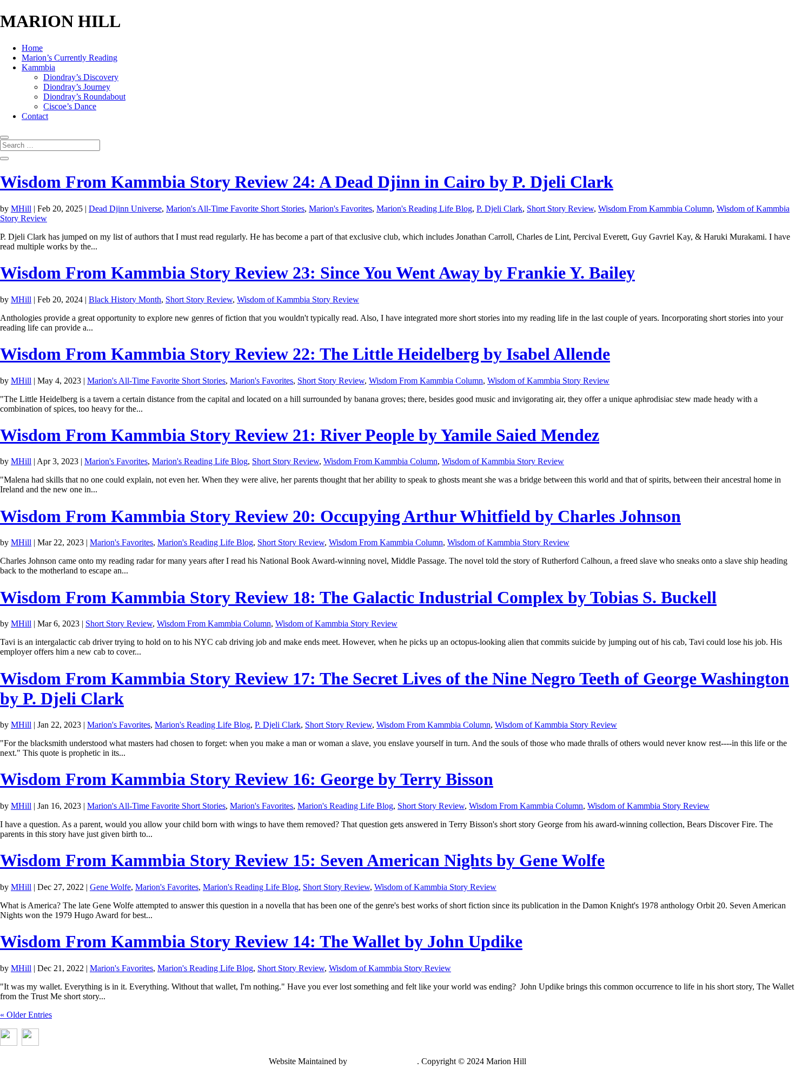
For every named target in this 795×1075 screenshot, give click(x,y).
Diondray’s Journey (76, 86)
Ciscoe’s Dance (69, 106)
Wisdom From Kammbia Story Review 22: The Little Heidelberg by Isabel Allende (305, 354)
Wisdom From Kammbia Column (655, 208)
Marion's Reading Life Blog (424, 208)
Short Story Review (560, 208)
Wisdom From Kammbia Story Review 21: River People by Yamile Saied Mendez (299, 435)
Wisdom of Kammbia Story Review (298, 299)
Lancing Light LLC (383, 1061)
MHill (21, 208)
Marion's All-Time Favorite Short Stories (235, 208)
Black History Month (125, 299)
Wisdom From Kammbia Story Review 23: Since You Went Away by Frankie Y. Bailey (317, 272)
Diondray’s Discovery (80, 77)
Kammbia (38, 67)
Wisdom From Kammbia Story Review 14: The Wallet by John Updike (261, 941)
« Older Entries (26, 1014)
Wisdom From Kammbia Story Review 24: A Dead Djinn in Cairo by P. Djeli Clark (306, 182)
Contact (35, 116)
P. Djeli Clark (499, 208)
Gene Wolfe (110, 887)
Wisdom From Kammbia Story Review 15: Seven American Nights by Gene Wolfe (302, 860)
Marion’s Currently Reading (69, 57)
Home (32, 47)
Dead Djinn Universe (125, 208)
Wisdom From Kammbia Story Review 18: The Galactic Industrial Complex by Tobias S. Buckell (358, 597)
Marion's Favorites (340, 208)
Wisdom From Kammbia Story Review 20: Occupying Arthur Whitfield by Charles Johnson (340, 516)
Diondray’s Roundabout (84, 96)
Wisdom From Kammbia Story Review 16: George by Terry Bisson (246, 779)
